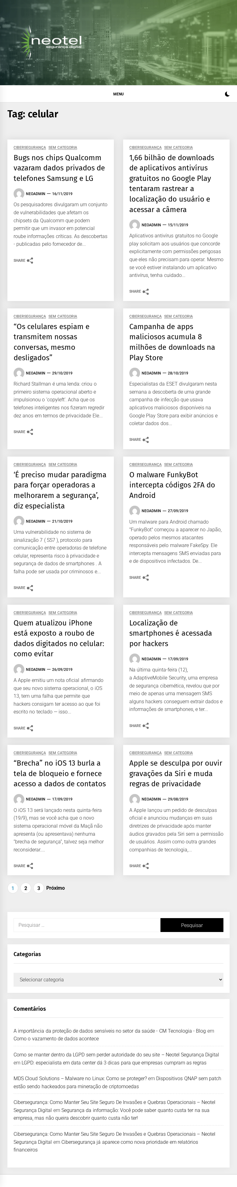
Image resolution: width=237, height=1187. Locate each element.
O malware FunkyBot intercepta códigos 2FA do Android (172, 485)
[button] (227, 95)
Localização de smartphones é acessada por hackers (170, 633)
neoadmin (35, 194)
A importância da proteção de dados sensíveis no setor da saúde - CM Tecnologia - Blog (110, 1031)
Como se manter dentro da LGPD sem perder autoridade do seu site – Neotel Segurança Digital (116, 1055)
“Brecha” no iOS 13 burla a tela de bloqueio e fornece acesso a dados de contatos (60, 773)
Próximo (55, 888)
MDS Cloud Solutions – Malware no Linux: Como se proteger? (80, 1078)
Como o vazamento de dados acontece (56, 1039)
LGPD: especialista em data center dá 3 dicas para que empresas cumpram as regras (114, 1063)
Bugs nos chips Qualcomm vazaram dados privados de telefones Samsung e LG (59, 168)
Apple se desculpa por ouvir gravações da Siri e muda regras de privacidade (175, 773)
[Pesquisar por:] (87, 925)
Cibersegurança (30, 148)
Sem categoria (62, 148)
